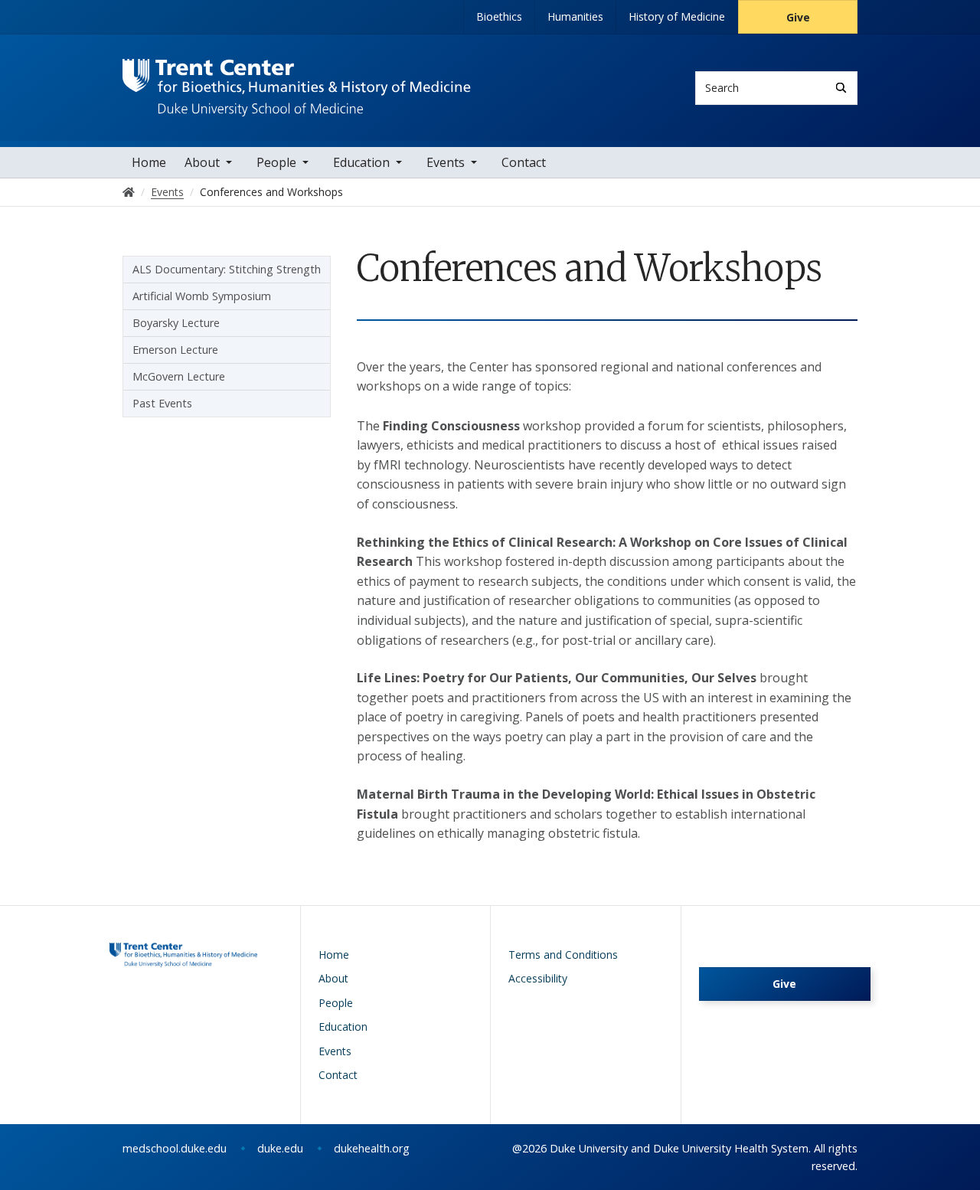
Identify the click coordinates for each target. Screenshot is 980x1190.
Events (445, 162)
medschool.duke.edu (174, 1148)
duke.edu (280, 1148)
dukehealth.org (372, 1148)
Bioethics (499, 16)
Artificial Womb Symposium (201, 296)
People (276, 162)
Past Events (162, 403)
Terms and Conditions (563, 954)
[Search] (841, 87)
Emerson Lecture (175, 349)
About (202, 162)
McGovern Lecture (178, 376)
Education (361, 162)
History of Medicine (677, 16)
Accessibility (537, 978)
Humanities (575, 16)
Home (149, 162)
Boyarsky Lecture (176, 322)
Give (798, 17)
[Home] (296, 73)
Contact (523, 162)
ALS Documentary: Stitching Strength (226, 269)
